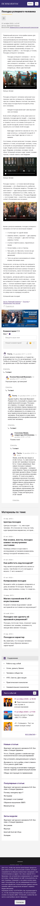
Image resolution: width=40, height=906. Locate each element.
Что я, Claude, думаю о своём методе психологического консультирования (19, 755)
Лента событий (10, 693)
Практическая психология (17, 682)
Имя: (6, 334)
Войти (30, 4)
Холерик (7, 835)
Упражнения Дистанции (11, 303)
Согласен (20, 902)
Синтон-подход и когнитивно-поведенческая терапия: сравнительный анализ (20, 769)
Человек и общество (14, 673)
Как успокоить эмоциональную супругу (20, 759)
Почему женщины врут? (13, 792)
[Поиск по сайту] (36, 3)
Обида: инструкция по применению (18, 773)
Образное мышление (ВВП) (14, 802)
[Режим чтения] (4, 18)
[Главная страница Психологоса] (11, 4)
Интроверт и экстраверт (13, 799)
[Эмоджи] (30, 343)
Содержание (12, 658)
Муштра (7, 829)
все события (30, 734)
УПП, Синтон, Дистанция (16, 678)
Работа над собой (13, 663)
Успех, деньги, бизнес (15, 668)
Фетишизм (8, 796)
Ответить (6, 369)
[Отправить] (34, 343)
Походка (26, 301)
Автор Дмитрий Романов (12, 301)
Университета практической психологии (24, 27)
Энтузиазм (8, 825)
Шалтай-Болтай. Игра (12, 832)
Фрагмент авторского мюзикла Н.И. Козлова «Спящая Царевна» (20, 749)
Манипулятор (9, 806)
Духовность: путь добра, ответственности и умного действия (20, 763)
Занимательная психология (17, 687)
